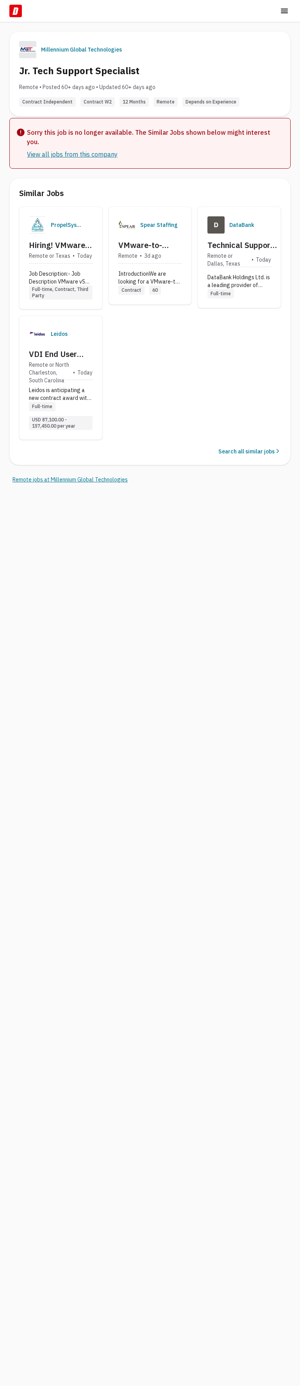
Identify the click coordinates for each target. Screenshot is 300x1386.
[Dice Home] (15, 11)
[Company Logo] (37, 225)
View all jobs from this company (72, 154)
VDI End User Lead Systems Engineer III (54, 354)
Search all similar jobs (246, 451)
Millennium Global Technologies (81, 49)
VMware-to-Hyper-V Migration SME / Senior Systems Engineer (147, 245)
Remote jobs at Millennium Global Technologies (70, 479)
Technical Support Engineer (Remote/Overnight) (243, 245)
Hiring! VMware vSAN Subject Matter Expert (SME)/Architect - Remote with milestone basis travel (60, 245)
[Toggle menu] (284, 11)
